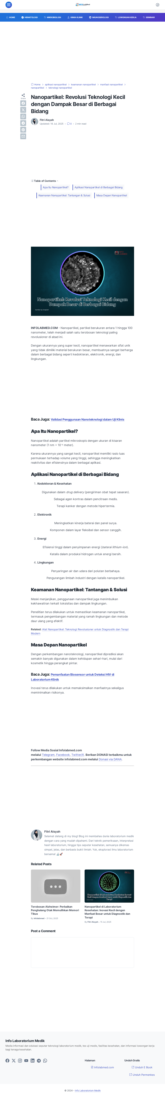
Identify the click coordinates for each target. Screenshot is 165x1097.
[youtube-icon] (26, 1061)
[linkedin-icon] (32, 1061)
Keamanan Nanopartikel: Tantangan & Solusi (64, 195)
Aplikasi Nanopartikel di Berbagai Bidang (99, 187)
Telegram (48, 754)
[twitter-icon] (14, 1061)
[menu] (8, 5)
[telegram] (23, 123)
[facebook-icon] (7, 1061)
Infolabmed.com (103, 1067)
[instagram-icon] (20, 1061)
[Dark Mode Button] (158, 5)
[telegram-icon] (39, 1061)
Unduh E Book (143, 1067)
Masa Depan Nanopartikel (111, 195)
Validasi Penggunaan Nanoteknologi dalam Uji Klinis (87, 419)
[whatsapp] (23, 116)
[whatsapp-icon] (45, 1061)
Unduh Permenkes (143, 1074)
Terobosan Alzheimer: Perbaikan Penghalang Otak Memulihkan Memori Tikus (55, 910)
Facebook (63, 754)
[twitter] (23, 110)
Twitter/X (77, 754)
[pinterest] (23, 130)
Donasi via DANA (110, 759)
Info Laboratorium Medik (88, 1090)
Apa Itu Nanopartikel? (55, 187)
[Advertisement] (82, 53)
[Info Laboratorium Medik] (83, 4)
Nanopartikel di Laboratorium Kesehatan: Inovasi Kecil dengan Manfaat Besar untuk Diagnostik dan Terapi (107, 912)
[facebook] (23, 103)
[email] (23, 136)
